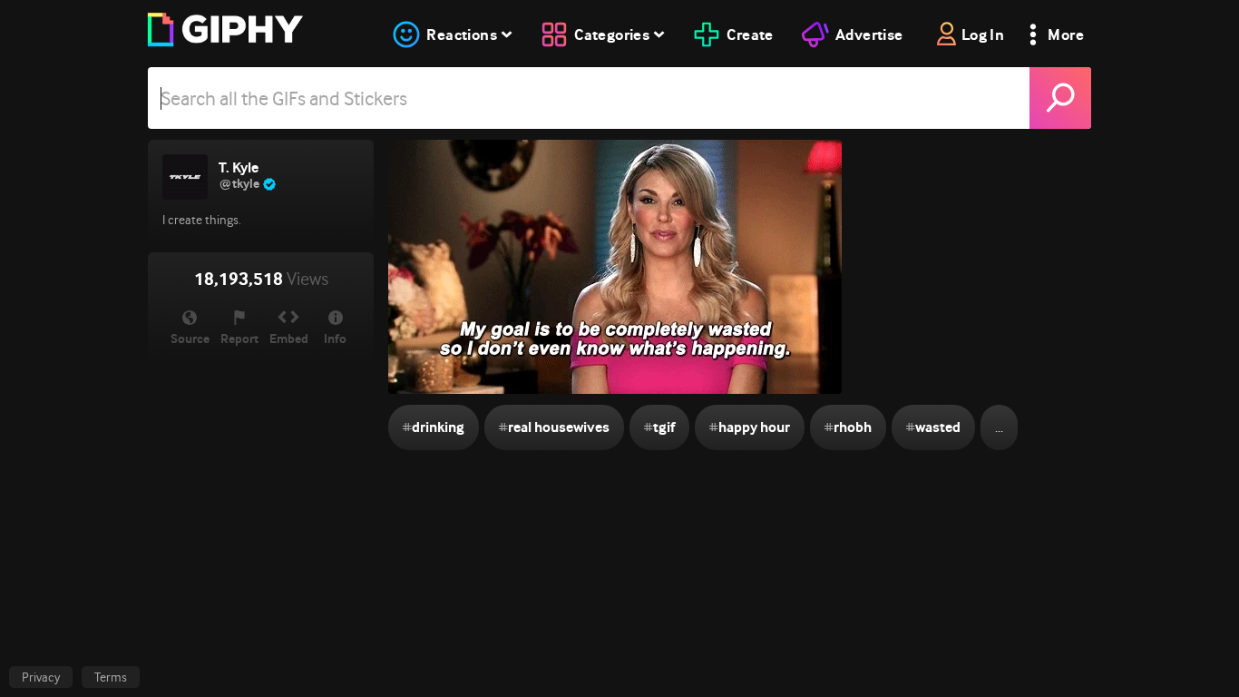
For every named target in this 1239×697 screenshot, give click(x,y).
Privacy (41, 677)
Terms (110, 677)
